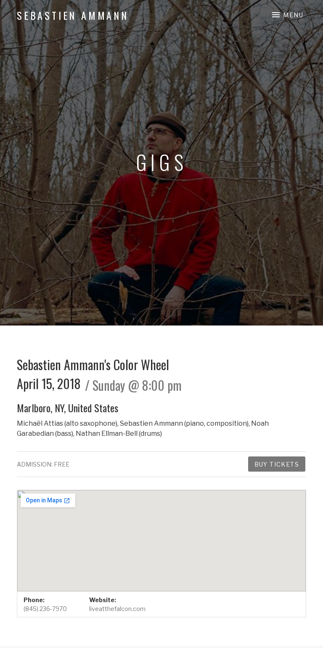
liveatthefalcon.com (117, 608)
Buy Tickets (276, 464)
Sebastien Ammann (73, 15)
